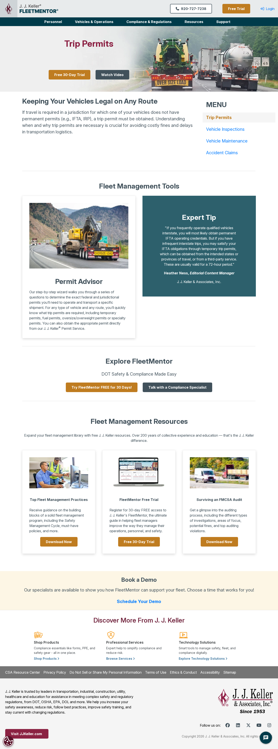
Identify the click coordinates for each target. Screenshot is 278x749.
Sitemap (229, 672)
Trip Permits (219, 117)
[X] (248, 725)
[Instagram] (269, 725)
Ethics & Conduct (183, 672)
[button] (53, 21)
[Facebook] (227, 725)
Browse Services (119, 658)
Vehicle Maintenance (227, 141)
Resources (194, 22)
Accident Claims (222, 152)
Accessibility (210, 672)
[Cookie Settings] (8, 741)
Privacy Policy (54, 672)
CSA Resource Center (22, 672)
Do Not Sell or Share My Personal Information (106, 672)
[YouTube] (258, 725)
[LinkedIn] (238, 725)
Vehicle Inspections (225, 129)
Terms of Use (155, 672)
